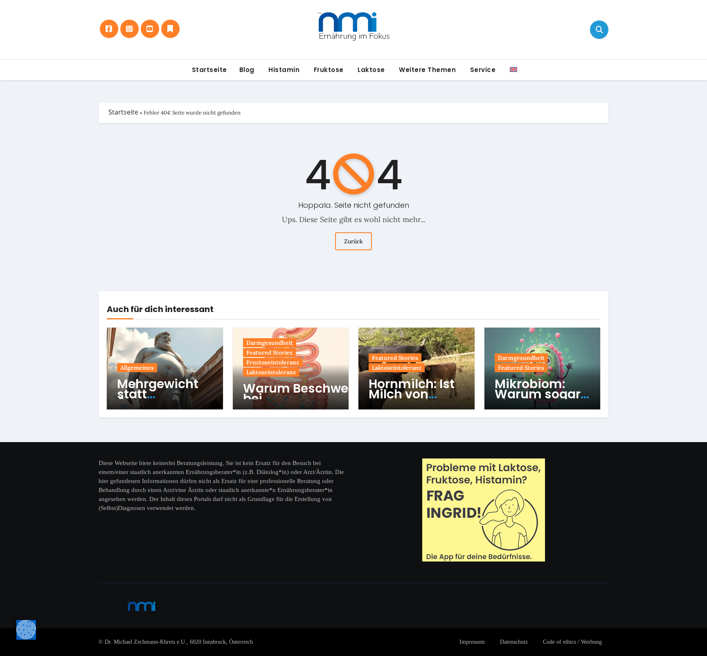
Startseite (208, 69)
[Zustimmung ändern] (26, 630)
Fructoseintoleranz (272, 362)
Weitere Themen (426, 69)
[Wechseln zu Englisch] (512, 70)
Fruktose (328, 69)
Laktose (370, 69)
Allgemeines (137, 367)
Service (481, 69)
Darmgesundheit (269, 342)
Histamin (283, 69)
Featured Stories (269, 352)
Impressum (472, 642)
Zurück (353, 241)
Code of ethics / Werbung (572, 642)
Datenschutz (514, 642)
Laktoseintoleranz (271, 372)
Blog (246, 69)
